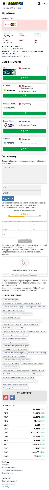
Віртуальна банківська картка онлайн (14, 338)
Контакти (5, 465)
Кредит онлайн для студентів (12, 324)
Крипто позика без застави (11, 317)
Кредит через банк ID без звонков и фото (16, 370)
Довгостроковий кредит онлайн (36, 306)
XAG (6, 456)
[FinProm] (15, 3)
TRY (6, 440)
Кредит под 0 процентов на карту (13, 352)
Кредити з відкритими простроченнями (15, 342)
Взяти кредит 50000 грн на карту (13, 310)
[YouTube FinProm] (6, 397)
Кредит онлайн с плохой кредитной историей (17, 359)
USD (6, 409)
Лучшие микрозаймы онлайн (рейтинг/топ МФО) (18, 377)
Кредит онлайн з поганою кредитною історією (17, 314)
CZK (6, 425)
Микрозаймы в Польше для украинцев (15, 349)
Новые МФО (7, 374)
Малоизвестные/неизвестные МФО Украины (28, 374)
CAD (6, 448)
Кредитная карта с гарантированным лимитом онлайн (19, 381)
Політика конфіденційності (12, 470)
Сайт (24, 78)
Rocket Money (8, 121)
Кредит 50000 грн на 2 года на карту (14, 356)
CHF (6, 436)
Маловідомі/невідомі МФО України (14, 331)
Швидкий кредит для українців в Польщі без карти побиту (21, 303)
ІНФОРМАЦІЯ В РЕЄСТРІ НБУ (16, 57)
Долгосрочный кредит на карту (36, 352)
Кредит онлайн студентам (11, 367)
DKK (6, 429)
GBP (6, 417)
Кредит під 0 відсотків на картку (13, 306)
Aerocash (6, 139)
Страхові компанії (8, 484)
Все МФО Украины (38, 370)
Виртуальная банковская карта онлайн (15, 384)
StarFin (6, 68)
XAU (6, 452)
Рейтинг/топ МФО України (36, 331)
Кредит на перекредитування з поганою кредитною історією (21, 321)
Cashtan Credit (9, 103)
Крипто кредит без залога (11, 363)
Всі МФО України (8, 328)
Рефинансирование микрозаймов (32, 363)
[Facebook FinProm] (12, 397)
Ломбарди (6, 487)
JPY (6, 444)
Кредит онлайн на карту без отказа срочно (16, 345)
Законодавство (7, 473)
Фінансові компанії (9, 481)
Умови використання (10, 468)
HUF (6, 433)
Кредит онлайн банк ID (31, 324)
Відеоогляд (26, 68)
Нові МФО (20, 328)
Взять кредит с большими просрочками (15, 388)
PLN (6, 421)
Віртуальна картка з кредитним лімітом (15, 335)
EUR (6, 413)
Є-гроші (6, 86)
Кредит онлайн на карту (10, 299)
